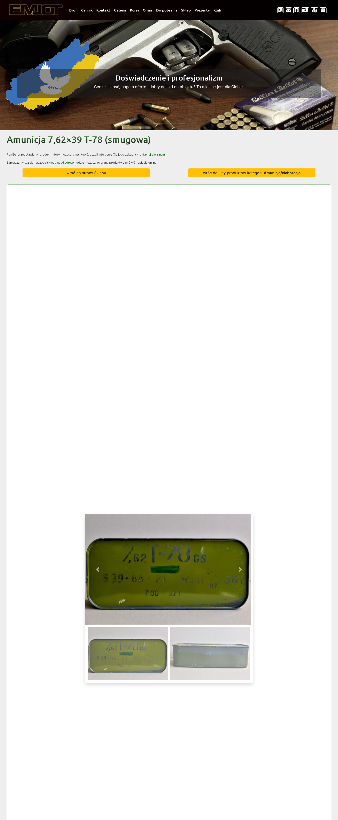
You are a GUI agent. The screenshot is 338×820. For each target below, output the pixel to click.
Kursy (134, 9)
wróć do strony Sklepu (86, 172)
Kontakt (103, 9)
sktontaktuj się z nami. (150, 154)
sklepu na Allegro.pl (60, 162)
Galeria (120, 9)
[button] (97, 569)
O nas (147, 9)
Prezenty (202, 9)
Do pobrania (167, 9)
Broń (73, 9)
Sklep (186, 9)
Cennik (87, 9)
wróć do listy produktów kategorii (252, 172)
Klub (217, 9)
